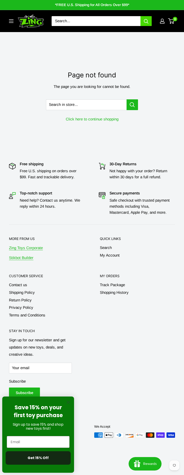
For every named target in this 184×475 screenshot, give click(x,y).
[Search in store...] (132, 104)
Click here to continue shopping (92, 119)
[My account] (162, 21)
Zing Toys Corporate (26, 248)
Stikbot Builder (21, 258)
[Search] (146, 21)
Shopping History (114, 292)
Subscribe (17, 381)
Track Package (112, 285)
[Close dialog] (68, 402)
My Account (110, 255)
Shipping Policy (22, 292)
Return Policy (20, 300)
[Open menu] (11, 21)
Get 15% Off (38, 457)
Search (106, 248)
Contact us (18, 285)
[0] (171, 21)
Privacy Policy (21, 307)
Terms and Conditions (27, 315)
